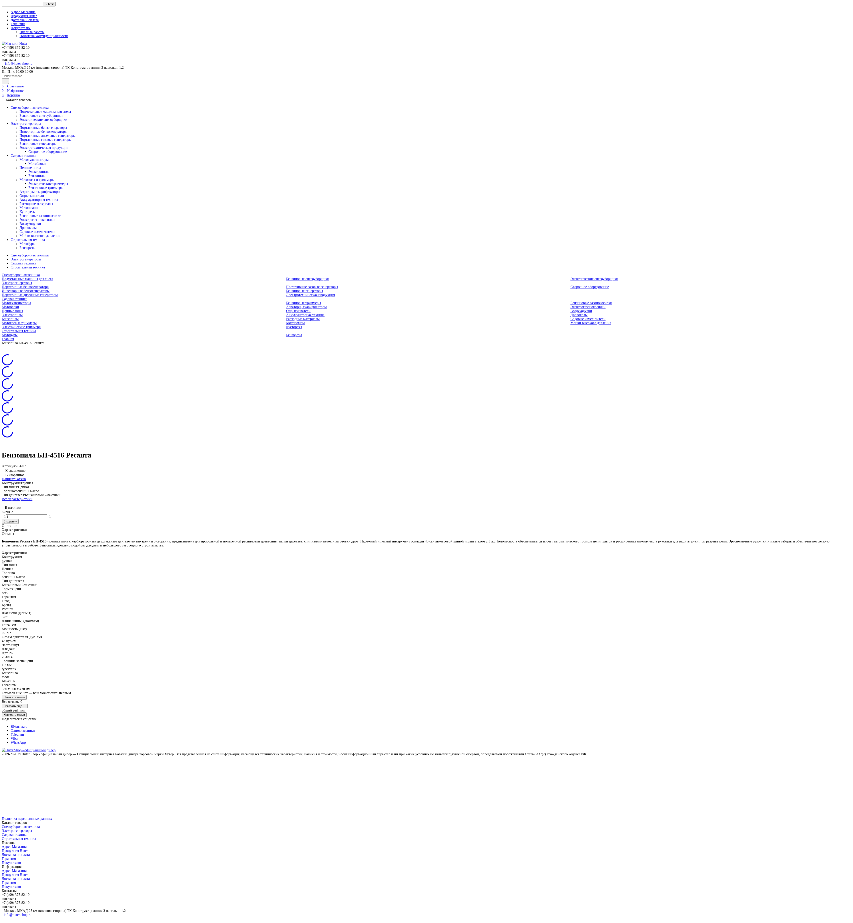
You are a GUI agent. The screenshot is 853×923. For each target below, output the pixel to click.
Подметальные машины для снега (45, 111)
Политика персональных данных (27, 818)
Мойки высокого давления (40, 236)
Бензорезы (27, 248)
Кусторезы (28, 212)
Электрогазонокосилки (37, 220)
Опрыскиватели (32, 195)
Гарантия (18, 24)
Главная (8, 339)
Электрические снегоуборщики (43, 119)
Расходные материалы (36, 204)
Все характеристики (17, 499)
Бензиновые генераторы (38, 143)
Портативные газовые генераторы (46, 139)
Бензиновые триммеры (45, 187)
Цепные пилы (30, 167)
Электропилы (38, 171)
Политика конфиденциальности (44, 36)
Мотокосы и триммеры (37, 179)
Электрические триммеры (48, 183)
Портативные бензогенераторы (43, 127)
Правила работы (32, 32)
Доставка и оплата (25, 20)
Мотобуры (27, 244)
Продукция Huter (24, 16)
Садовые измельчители (37, 232)
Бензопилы (36, 175)
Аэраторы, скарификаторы (40, 191)
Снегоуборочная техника (30, 107)
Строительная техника (28, 240)
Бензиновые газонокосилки (40, 216)
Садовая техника (23, 155)
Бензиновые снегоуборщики (41, 115)
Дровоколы (28, 228)
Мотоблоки (37, 163)
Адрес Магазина (23, 12)
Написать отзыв (14, 479)
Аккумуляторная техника (39, 200)
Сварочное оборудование (47, 151)
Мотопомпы (29, 208)
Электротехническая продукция (44, 147)
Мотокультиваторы (34, 159)
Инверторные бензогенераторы (43, 131)
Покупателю (11, 863)
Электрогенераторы (26, 123)
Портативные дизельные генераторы (48, 135)
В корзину (10, 521)
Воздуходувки (30, 224)
